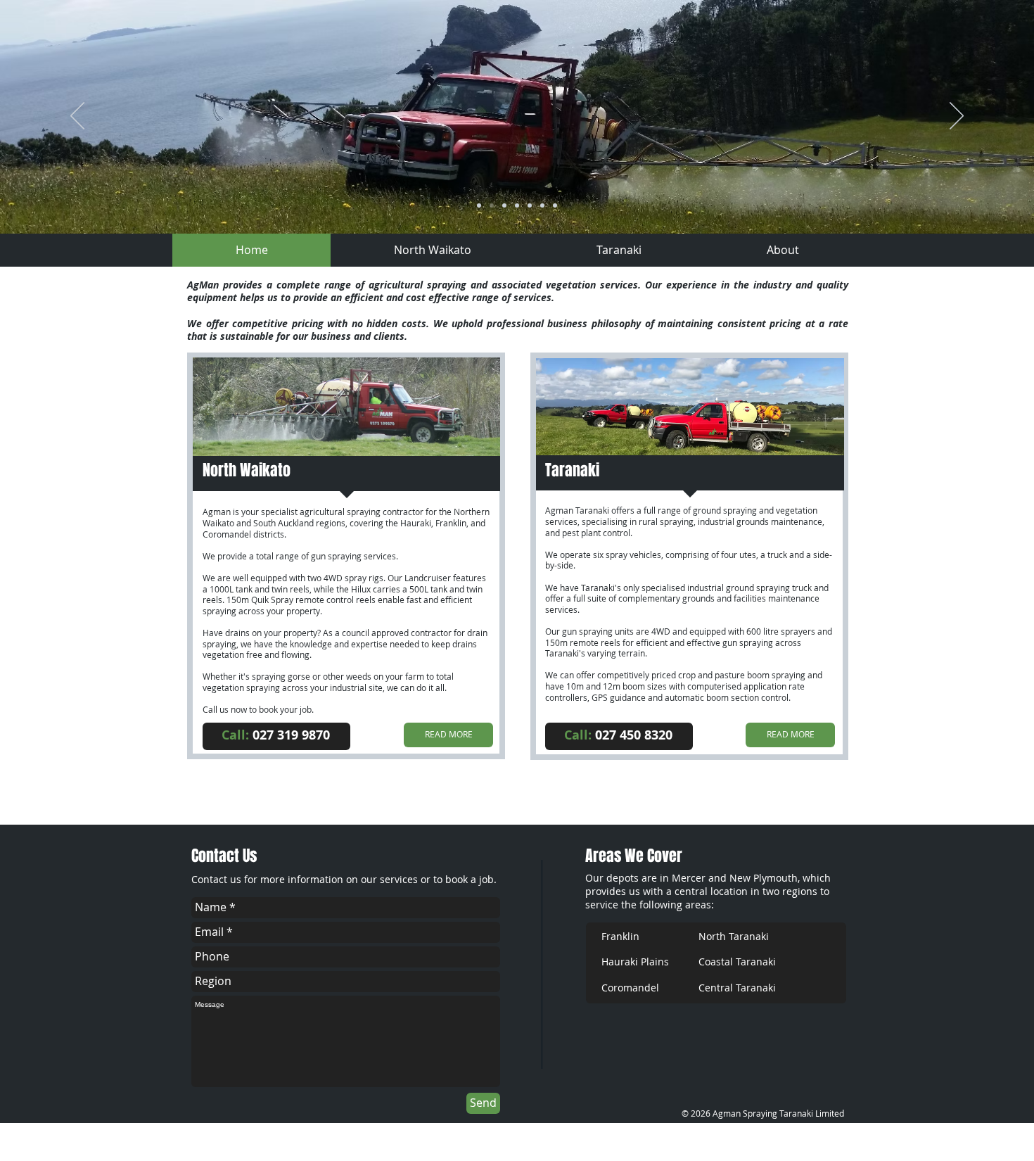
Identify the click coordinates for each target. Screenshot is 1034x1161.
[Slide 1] (479, 205)
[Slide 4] (492, 205)
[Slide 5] (542, 205)
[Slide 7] (517, 205)
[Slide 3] (504, 205)
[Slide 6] (555, 205)
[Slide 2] (530, 205)
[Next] (957, 117)
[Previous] (77, 117)
